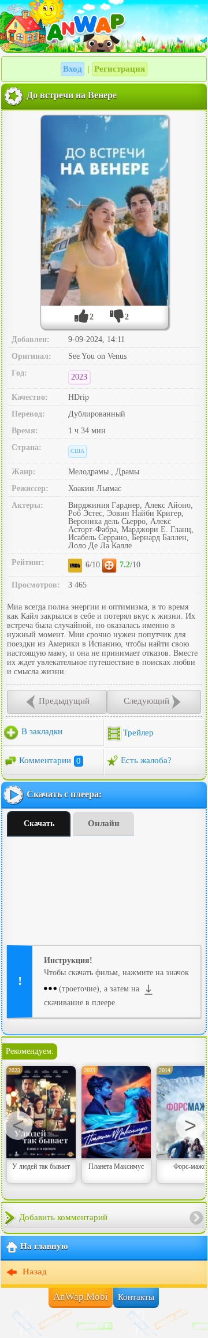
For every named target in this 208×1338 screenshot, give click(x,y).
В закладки (40, 732)
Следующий (146, 701)
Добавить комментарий (63, 1217)
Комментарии (50, 760)
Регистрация (119, 68)
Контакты (136, 1297)
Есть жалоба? (146, 760)
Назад (33, 1272)
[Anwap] (104, 26)
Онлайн (104, 823)
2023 (79, 377)
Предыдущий (64, 701)
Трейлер (138, 733)
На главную (44, 1246)
